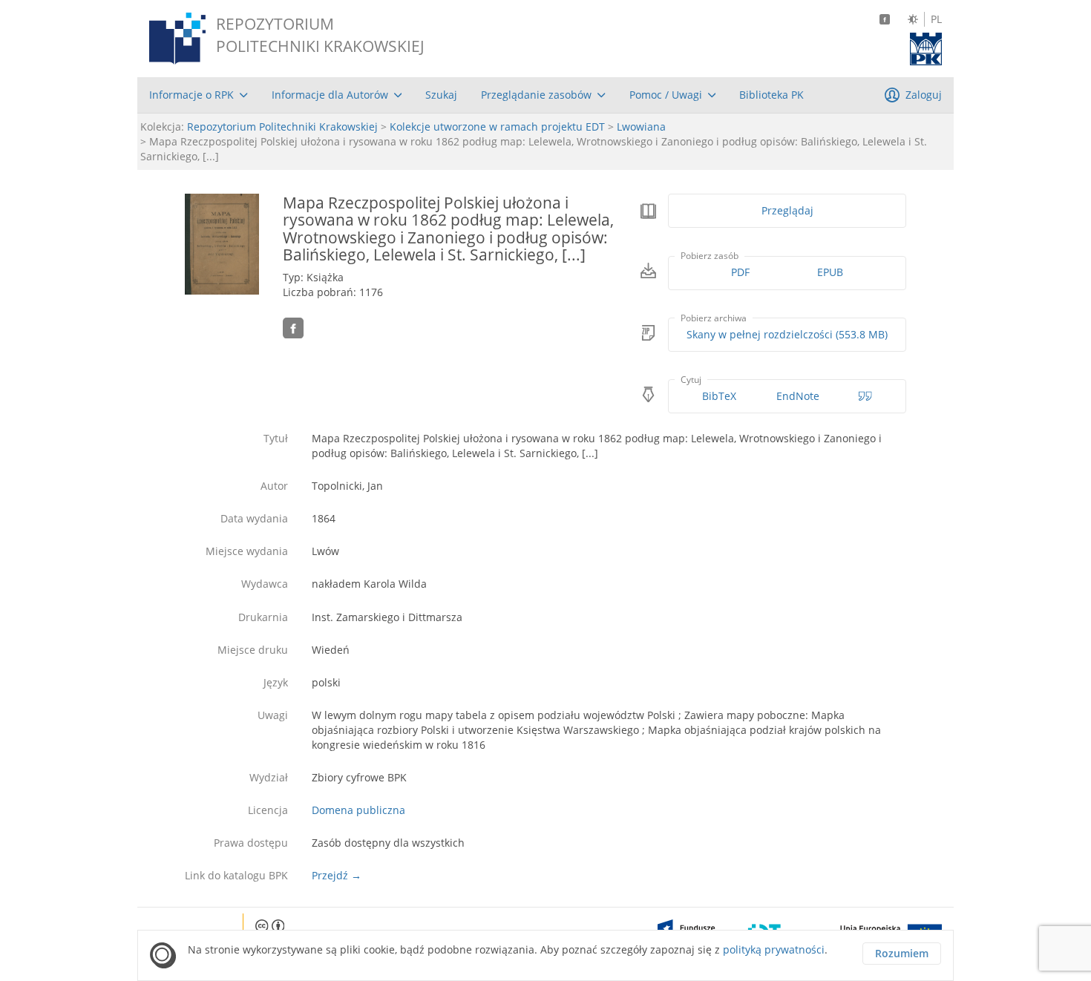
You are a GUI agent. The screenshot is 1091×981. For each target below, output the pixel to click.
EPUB (830, 272)
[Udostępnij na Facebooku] (293, 328)
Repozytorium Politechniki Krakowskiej (282, 126)
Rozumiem (901, 953)
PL (936, 19)
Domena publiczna (358, 810)
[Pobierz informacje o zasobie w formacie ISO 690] (865, 396)
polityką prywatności (774, 949)
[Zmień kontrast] (913, 19)
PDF (740, 272)
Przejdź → (336, 875)
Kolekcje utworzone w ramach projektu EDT (497, 126)
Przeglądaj (787, 210)
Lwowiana (641, 126)
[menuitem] (198, 95)
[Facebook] (885, 19)
